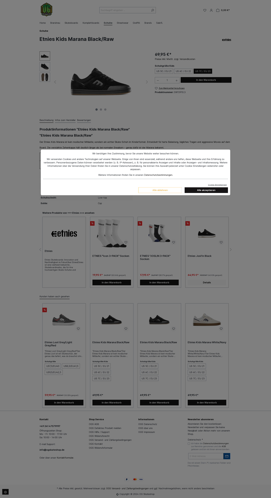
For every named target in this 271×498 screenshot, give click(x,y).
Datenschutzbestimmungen (158, 175)
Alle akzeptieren (206, 190)
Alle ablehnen (160, 190)
